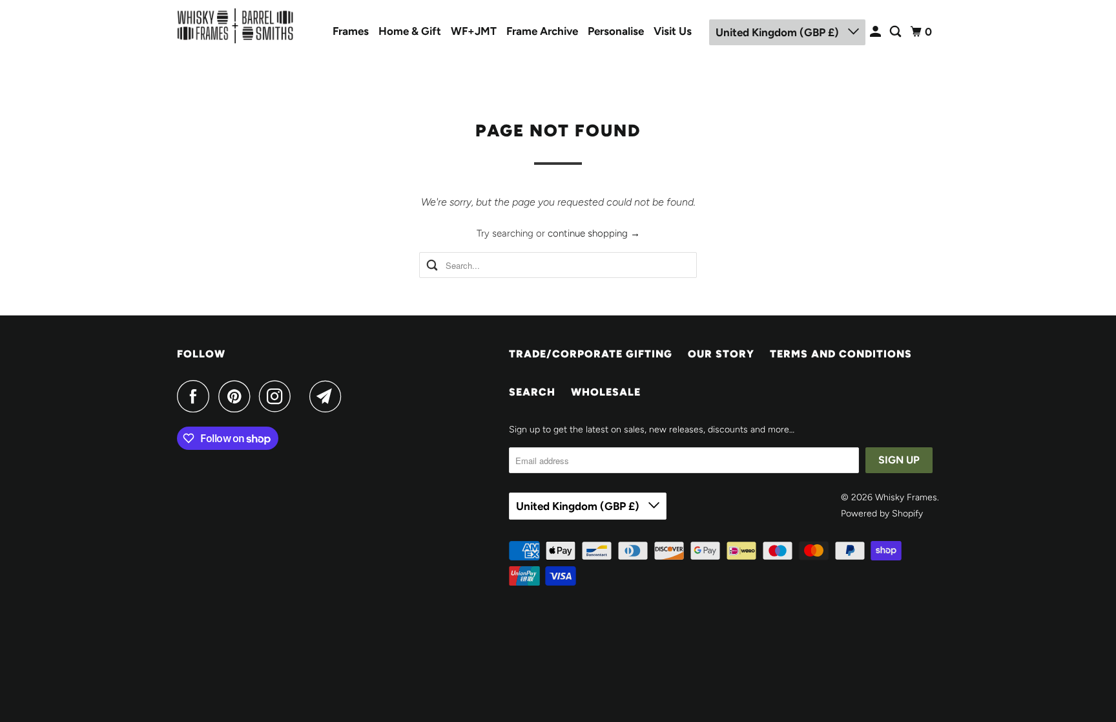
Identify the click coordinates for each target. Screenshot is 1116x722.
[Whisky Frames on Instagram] (278, 396)
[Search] (896, 32)
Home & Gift (409, 31)
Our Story (721, 354)
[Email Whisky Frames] (328, 396)
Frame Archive (542, 31)
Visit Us (673, 31)
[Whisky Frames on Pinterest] (237, 396)
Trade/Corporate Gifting (590, 354)
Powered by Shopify (882, 513)
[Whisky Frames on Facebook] (196, 396)
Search (532, 392)
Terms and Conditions (841, 354)
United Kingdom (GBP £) (779, 32)
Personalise (616, 31)
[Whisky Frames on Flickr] (303, 396)
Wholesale (606, 392)
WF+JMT (474, 31)
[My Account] (876, 32)
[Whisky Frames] (235, 25)
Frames (351, 31)
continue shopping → (594, 233)
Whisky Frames (906, 497)
